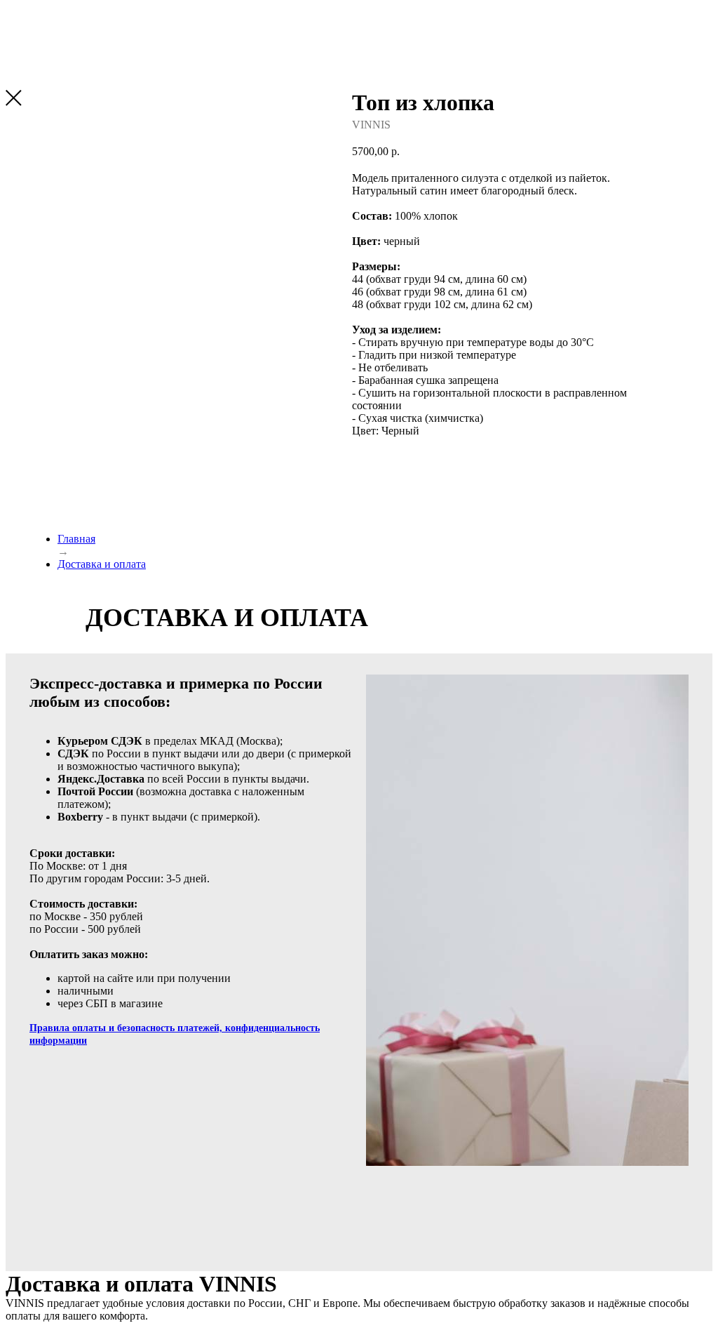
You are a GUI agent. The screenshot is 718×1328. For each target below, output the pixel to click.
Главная (76, 539)
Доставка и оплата (101, 564)
